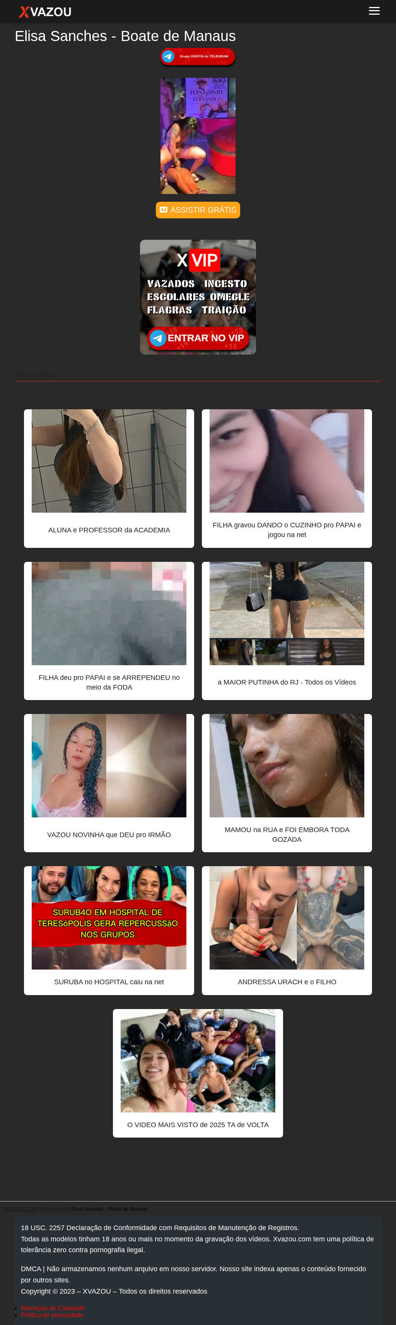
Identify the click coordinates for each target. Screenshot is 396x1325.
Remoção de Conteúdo (53, 1308)
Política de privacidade (52, 1315)
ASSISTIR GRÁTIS (203, 210)
